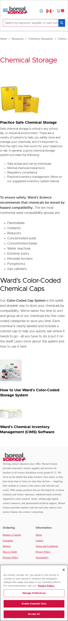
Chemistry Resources (40, 39)
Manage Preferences (34, 593)
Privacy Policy (43, 552)
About (39, 535)
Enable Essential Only (34, 604)
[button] (41, 11)
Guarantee (8, 540)
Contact (39, 540)
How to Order (10, 552)
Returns (7, 546)
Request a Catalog (12, 535)
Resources (18, 39)
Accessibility (42, 557)
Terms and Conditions (47, 546)
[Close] (64, 570)
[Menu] (5, 11)
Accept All (34, 614)
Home (3, 39)
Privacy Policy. (46, 586)
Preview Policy (10, 557)
